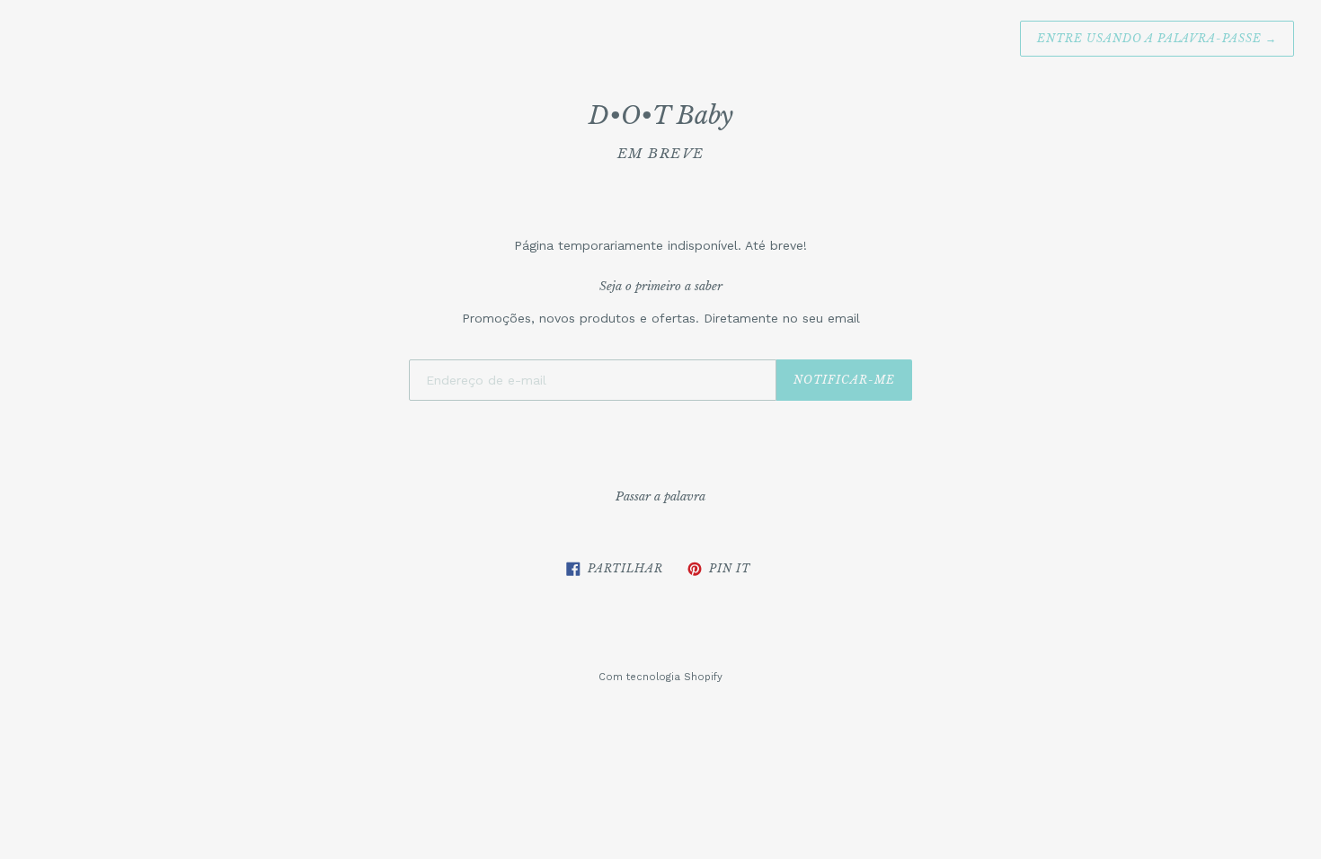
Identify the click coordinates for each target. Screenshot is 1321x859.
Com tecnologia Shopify (660, 677)
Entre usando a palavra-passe (1157, 38)
